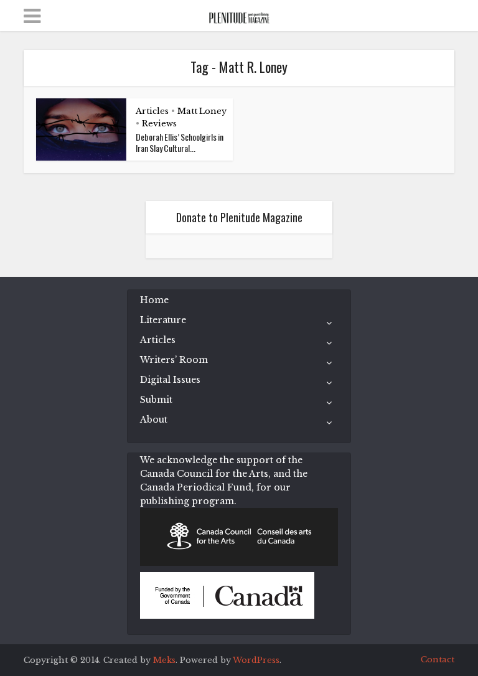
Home (154, 300)
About (153, 419)
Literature (163, 320)
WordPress (256, 660)
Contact (437, 659)
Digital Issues (170, 379)
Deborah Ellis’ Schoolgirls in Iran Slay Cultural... (179, 142)
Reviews (159, 123)
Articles (152, 111)
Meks (164, 660)
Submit (156, 399)
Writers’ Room (174, 359)
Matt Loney (202, 111)
